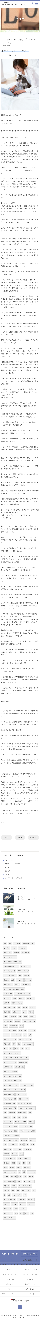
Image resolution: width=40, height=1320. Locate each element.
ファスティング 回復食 (24, 1103)
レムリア (6, 1204)
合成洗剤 (6, 1163)
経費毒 (12, 1167)
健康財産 (21, 998)
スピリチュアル (17, 1195)
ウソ (21, 1026)
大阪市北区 (7, 1044)
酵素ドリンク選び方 (20, 1122)
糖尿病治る (7, 1117)
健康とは (32, 1007)
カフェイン (32, 1030)
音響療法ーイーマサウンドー (14, 864)
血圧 (12, 980)
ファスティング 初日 (25, 1186)
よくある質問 (7, 952)
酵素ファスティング (23, 971)
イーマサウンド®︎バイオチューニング (14, 989)
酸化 (21, 1213)
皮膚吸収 (19, 1167)
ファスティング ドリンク (11, 1085)
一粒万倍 (6, 1190)
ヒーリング (14, 1204)
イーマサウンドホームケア (22, 994)
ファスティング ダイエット (27, 1108)
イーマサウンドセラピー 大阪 (12, 1076)
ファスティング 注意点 (10, 1126)
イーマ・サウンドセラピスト (12, 1053)
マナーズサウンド (29, 1181)
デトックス (14, 1154)
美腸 (21, 1144)
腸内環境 (31, 1122)
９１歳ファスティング (24, 1158)
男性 (21, 1048)
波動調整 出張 (23, 1062)
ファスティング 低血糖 (10, 1131)
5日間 (5, 1016)
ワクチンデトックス (9, 1158)
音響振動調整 (14, 1026)
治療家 (32, 1144)
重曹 (19, 1176)
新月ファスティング (16, 1003)
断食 (20, 975)
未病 (24, 1163)
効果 (25, 1035)
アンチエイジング (28, 1044)
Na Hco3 (6, 1176)
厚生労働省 (7, 1012)
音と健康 (6, 980)
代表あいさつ (22, 948)
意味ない (25, 1007)
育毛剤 (25, 1117)
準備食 (31, 1012)
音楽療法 (32, 1016)
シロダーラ (23, 1208)
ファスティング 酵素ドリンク (12, 1080)
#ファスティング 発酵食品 (11, 1135)
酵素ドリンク (31, 1172)
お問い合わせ (25, 952)
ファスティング (10, 867)
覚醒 (9, 1195)
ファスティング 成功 (27, 1085)
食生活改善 (12, 1112)
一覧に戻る (20, 837)
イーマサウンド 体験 (10, 1062)
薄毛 (11, 1048)
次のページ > (34, 837)
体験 (29, 1163)
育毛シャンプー (8, 1122)
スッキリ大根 (22, 1030)
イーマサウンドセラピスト (11, 1140)
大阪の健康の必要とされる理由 (12, 962)
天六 (14, 1044)
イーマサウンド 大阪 (10, 1039)
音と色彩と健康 (8, 1021)
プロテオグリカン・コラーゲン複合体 (14, 1090)
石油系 (13, 1163)
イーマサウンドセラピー (10, 1071)
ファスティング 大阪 (29, 1021)
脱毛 (16, 1048)
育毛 (19, 1117)
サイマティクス (8, 994)
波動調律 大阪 (19, 1067)
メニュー (13, 948)
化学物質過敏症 (22, 1112)
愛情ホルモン (27, 1149)
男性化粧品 (27, 1167)
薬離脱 (14, 998)
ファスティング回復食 (10, 1030)
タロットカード (8, 1213)
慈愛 (12, 1190)
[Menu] (36, 3)
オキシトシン (17, 1149)
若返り (6, 1048)
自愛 (18, 1190)
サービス (6, 948)
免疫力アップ (16, 1012)
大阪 (5, 943)
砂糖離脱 (6, 1003)
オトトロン (20, 980)
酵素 (24, 1172)
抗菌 (19, 1007)
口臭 (21, 1154)
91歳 (26, 1144)
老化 (26, 1213)
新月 (5, 1112)
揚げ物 (25, 1016)
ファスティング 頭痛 (26, 1126)
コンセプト (17, 943)
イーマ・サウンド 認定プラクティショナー (16, 1058)
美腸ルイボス (7, 1149)
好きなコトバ (9, 871)
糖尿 (30, 1112)
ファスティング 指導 (10, 1099)
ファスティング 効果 (10, 1108)
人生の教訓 (24, 1140)
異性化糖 (31, 1176)
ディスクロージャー (9, 1199)
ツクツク (32, 1140)
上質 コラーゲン (21, 1094)
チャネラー (31, 1204)
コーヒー (6, 1035)
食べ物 (24, 1012)
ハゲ (19, 1163)
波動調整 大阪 (8, 1067)
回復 (19, 1044)
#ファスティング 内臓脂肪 (27, 1131)
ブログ (2, 822)
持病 (14, 1117)
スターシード (21, 1199)
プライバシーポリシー (10, 957)
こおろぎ (6, 1186)
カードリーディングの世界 (13, 878)
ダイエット (7, 998)
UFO (25, 1195)
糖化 (16, 1213)
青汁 (31, 1213)
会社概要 (16, 952)
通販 (5, 1144)
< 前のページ (6, 837)
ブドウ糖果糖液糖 (9, 1181)
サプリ (27, 1048)
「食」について (10, 860)
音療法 (17, 984)
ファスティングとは (9, 971)
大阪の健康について (28, 943)
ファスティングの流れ (10, 975)
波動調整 (17, 1021)
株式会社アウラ (25, 966)
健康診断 (26, 975)
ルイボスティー (13, 1144)
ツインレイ (31, 1199)
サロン (6, 1026)
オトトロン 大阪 (16, 1035)
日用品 (6, 1167)
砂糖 (19, 1016)
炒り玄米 (6, 1154)
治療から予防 (30, 998)
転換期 (16, 1208)
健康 (10, 943)
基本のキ (13, 1186)
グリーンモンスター (9, 1218)
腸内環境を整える (9, 1094)
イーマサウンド (8, 984)
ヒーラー (22, 1204)
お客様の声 (13, 1016)
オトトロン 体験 (24, 1099)
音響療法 (18, 1181)
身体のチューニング (9, 1103)
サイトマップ (30, 1294)
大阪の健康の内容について (11, 966)
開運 (34, 1190)
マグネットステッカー (10, 1172)
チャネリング (7, 1208)
